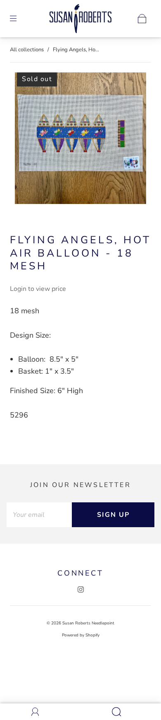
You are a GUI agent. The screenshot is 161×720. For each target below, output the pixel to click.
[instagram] (80, 590)
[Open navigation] (19, 18)
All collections (27, 49)
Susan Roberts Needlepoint (88, 623)
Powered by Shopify (80, 635)
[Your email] (39, 515)
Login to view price (38, 288)
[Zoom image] (80, 139)
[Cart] (142, 19)
